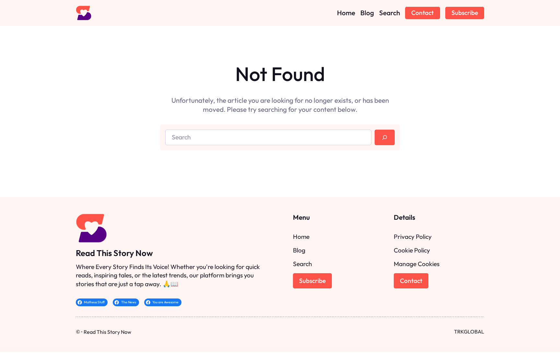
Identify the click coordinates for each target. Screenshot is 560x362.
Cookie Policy (412, 250)
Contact (422, 13)
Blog (299, 250)
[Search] (385, 138)
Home (301, 236)
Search (302, 264)
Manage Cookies (416, 264)
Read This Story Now (114, 253)
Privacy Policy (413, 236)
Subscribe (464, 13)
